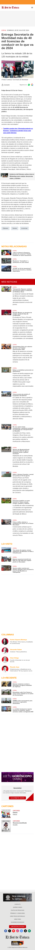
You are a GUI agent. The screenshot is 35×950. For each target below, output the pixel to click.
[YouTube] (13, 930)
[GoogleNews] (21, 930)
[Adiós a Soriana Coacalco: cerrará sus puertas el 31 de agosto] (6, 484)
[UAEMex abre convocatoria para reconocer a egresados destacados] (6, 701)
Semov (14, 228)
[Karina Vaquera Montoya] (5, 641)
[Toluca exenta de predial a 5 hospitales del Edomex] (6, 406)
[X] (9, 930)
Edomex (5, 228)
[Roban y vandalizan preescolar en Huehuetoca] (6, 378)
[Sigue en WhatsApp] (28, 84)
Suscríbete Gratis (17, 798)
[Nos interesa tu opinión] (17, 897)
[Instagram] (17, 930)
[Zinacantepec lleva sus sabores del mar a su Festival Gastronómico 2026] (6, 354)
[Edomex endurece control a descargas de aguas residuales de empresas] (6, 684)
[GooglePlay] (29, 930)
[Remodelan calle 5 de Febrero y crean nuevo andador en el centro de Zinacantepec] (6, 692)
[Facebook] (5, 930)
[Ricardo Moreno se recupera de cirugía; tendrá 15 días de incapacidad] (6, 326)
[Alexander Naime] (5, 650)
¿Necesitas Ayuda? (17, 926)
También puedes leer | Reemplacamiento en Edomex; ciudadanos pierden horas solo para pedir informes (18, 131)
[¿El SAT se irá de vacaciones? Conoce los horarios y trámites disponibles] (6, 269)
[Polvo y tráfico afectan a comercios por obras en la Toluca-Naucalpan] (6, 528)
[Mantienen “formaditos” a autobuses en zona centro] (6, 260)
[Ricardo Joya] (5, 668)
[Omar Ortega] (5, 659)
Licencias (24, 228)
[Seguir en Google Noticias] (32, 84)
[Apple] (25, 930)
